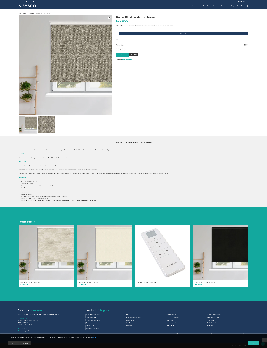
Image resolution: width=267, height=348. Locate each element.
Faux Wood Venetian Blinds (214, 314)
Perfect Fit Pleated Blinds (173, 317)
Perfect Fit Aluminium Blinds (133, 317)
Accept (253, 343)
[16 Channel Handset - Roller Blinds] (162, 252)
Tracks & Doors (90, 325)
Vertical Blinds (170, 325)
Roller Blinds (31, 13)
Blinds (24, 13)
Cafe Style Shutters (171, 314)
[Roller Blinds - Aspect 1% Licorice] (220, 252)
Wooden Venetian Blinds (92, 328)
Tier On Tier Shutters (212, 323)
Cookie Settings (25, 343)
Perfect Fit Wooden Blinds (93, 320)
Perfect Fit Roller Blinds (213, 317)
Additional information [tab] (131, 142)
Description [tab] (118, 142)
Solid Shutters (130, 323)
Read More (94, 337)
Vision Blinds (210, 325)
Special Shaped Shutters (173, 323)
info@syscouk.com (27, 331)
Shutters (88, 323)
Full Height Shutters (91, 317)
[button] (109, 18)
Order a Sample (134, 54)
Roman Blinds (210, 320)
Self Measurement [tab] (146, 142)
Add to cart (122, 55)
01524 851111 (25, 328)
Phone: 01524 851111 (241, 1)
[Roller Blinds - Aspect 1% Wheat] (104, 252)
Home (20, 13)
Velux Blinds (129, 325)
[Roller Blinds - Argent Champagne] (46, 252)
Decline (13, 343)
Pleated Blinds (130, 320)
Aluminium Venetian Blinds (93, 314)
